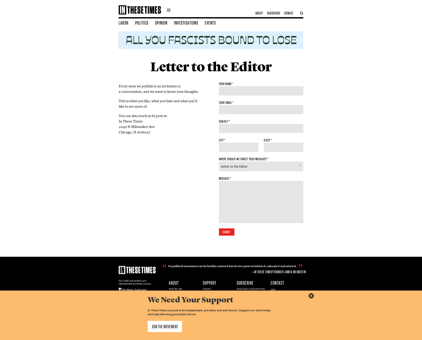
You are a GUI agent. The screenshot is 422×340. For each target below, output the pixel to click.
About (259, 13)
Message (224, 178)
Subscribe (273, 13)
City (222, 140)
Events (210, 23)
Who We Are (175, 289)
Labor (124, 23)
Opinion (161, 23)
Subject (224, 121)
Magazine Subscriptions (251, 289)
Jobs (273, 289)
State (267, 140)
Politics (142, 23)
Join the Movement (165, 326)
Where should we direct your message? (243, 159)
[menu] (168, 10)
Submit (226, 232)
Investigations (186, 23)
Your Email (226, 102)
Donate (288, 13)
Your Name (226, 84)
